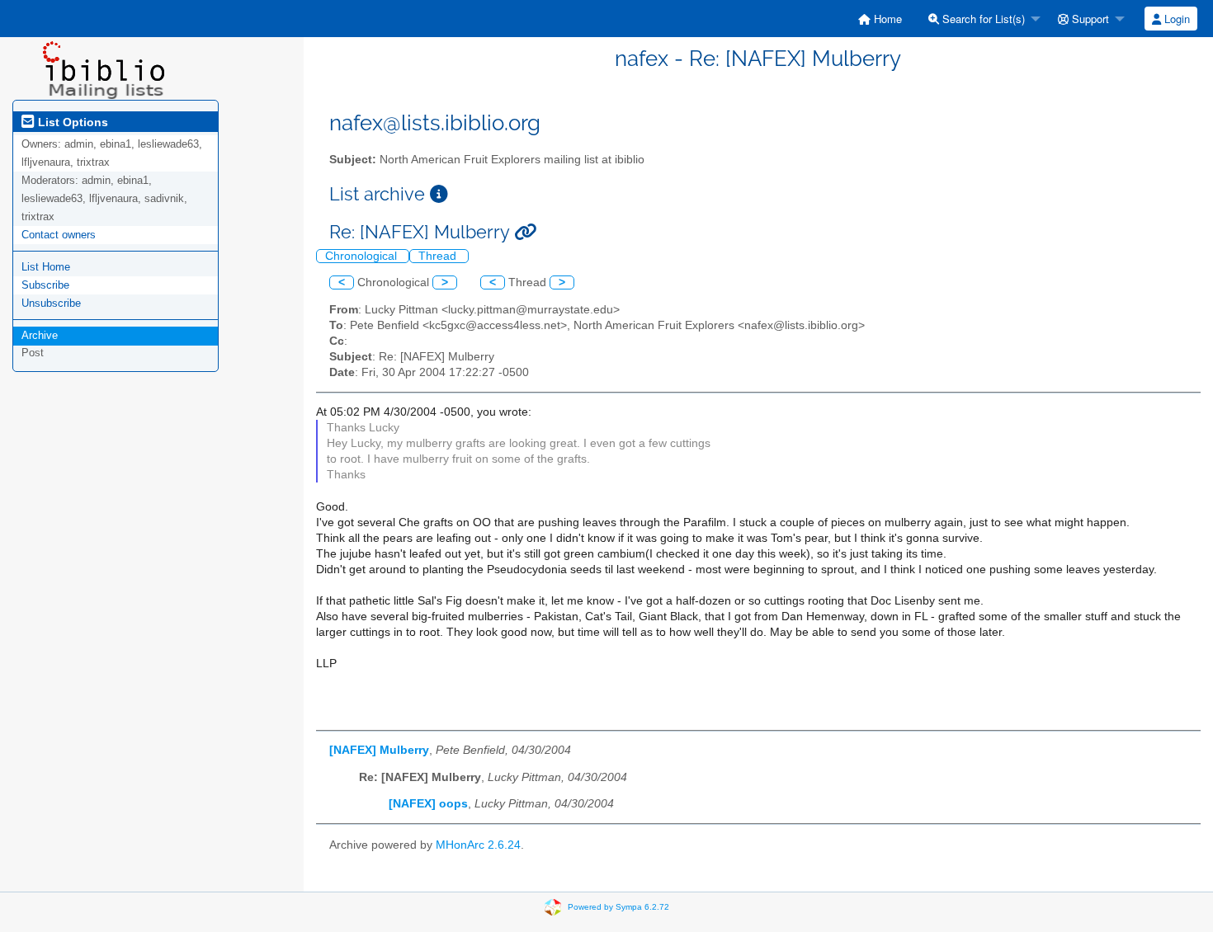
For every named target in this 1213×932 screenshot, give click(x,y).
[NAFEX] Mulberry (379, 750)
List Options (71, 122)
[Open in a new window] (439, 194)
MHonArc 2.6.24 (478, 845)
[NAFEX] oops (428, 804)
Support (1089, 18)
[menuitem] (880, 18)
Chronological (362, 256)
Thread (439, 256)
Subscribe (45, 285)
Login (1175, 18)
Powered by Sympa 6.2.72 (618, 906)
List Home (45, 267)
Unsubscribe (51, 303)
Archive (39, 335)
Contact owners (58, 234)
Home (886, 18)
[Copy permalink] (525, 232)
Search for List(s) (982, 18)
